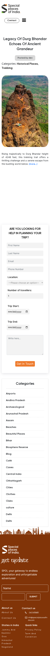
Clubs (9, 501)
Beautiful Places (15, 434)
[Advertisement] (25, 193)
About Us (7, 612)
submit (33, 597)
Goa (4, 637)
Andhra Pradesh (15, 400)
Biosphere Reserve (17, 447)
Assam (10, 420)
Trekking (7, 68)
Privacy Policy (33, 630)
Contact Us (9, 618)
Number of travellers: (20, 290)
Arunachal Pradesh (17, 414)
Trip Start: (13, 306)
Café (9, 460)
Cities (9, 487)
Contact (11, 20)
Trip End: (13, 321)
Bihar (9, 440)
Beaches (11, 427)
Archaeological (15, 407)
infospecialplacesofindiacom (37, 619)
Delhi (9, 514)
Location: (13, 277)
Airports (11, 393)
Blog (8, 454)
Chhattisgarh (14, 481)
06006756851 (34, 613)
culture (10, 507)
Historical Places (27, 64)
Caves (9, 467)
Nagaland (7, 647)
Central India (13, 474)
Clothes (10, 494)
